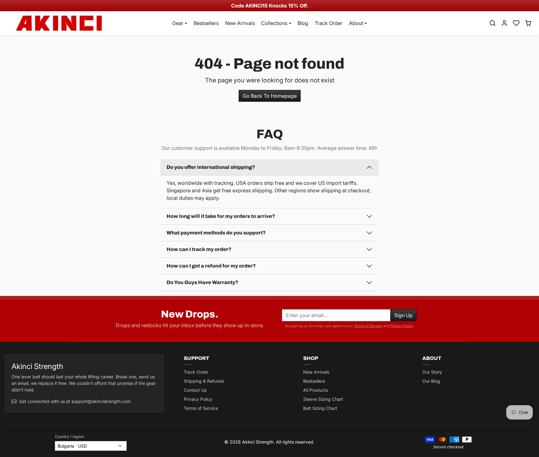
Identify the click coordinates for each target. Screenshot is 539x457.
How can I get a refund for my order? (211, 265)
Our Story (432, 372)
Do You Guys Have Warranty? (202, 282)
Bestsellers (206, 23)
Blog (303, 23)
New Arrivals (240, 23)
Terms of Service (368, 326)
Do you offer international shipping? (211, 167)
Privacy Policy (401, 326)
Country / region (69, 436)
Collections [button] (274, 23)
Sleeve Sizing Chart (323, 399)
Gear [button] (177, 23)
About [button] (356, 23)
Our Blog (431, 381)
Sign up (403, 315)
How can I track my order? (199, 249)
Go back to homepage (270, 96)
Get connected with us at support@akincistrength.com (75, 401)
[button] (492, 23)
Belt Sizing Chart (320, 408)
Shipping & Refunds (204, 381)
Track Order (328, 23)
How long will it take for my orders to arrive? (221, 216)
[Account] (504, 23)
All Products (315, 390)
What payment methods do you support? (216, 232)
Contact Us (195, 390)
